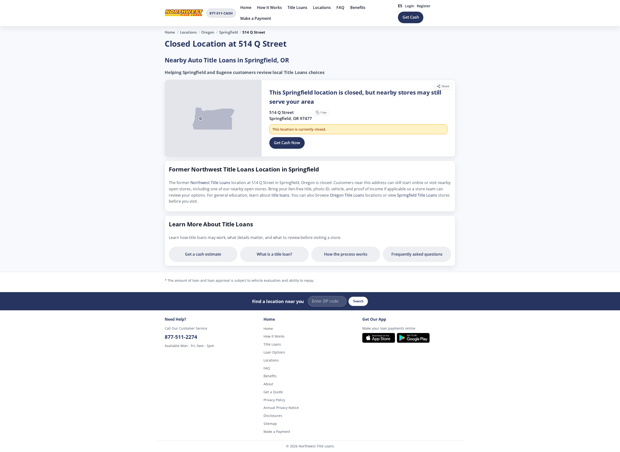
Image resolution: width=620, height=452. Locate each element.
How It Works (269, 7)
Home (245, 7)
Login (409, 6)
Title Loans (297, 7)
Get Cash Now (287, 143)
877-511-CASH (221, 13)
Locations (322, 7)
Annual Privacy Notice (281, 408)
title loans (280, 195)
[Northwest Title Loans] (184, 13)
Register (423, 6)
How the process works (345, 254)
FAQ (340, 7)
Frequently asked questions (416, 254)
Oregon (207, 32)
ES (400, 5)
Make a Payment (255, 18)
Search (358, 301)
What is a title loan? (274, 254)
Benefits (357, 7)
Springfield (228, 32)
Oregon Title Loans (347, 195)
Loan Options (274, 352)
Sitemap (270, 423)
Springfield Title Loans (417, 195)
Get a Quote (273, 392)
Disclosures (273, 416)
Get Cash (411, 17)
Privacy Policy (274, 400)
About (268, 384)
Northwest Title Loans (210, 182)
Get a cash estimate (203, 254)
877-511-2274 (181, 336)
